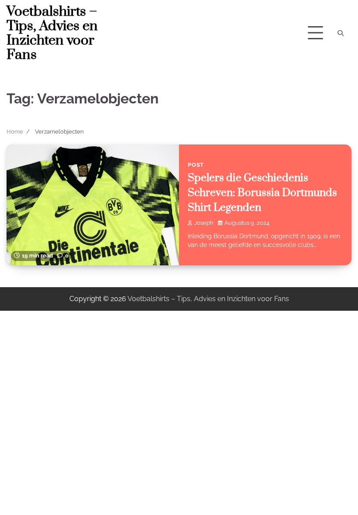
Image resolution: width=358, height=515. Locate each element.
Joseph (203, 223)
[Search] (340, 33)
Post (196, 164)
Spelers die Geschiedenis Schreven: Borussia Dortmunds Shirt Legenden (262, 193)
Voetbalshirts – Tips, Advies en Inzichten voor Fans (52, 33)
